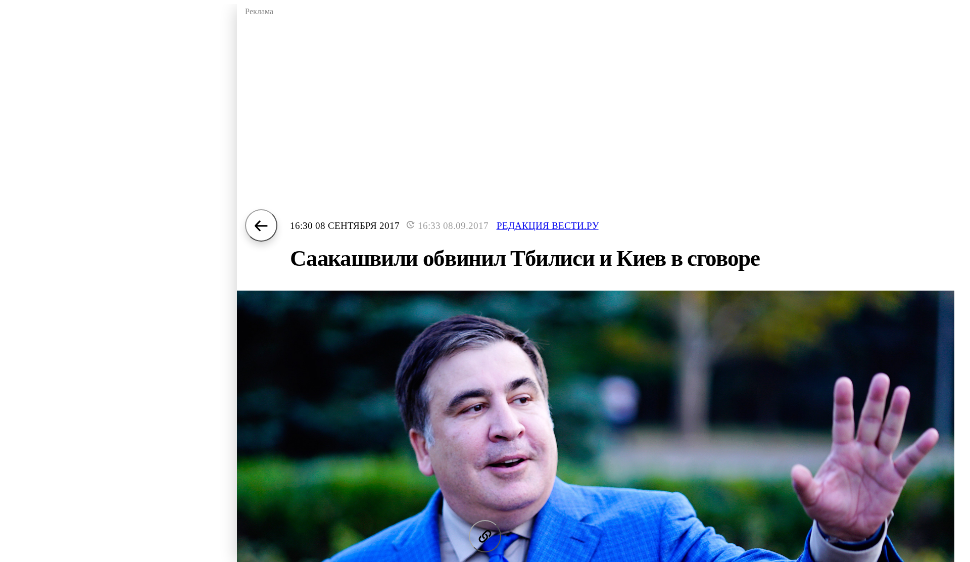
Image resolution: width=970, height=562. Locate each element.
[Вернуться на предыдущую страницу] (261, 225)
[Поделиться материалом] (485, 536)
